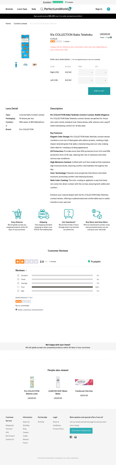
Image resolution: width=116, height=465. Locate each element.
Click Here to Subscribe (81, 431)
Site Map (26, 425)
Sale (34, 9)
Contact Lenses (20, 24)
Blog (24, 429)
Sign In (99, 9)
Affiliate (41, 422)
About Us (26, 422)
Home (8, 24)
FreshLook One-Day (84, 391)
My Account (10, 436)
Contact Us (10, 439)
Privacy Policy (58, 429)
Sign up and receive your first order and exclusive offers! (58, 16)
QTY (96, 67)
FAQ (7, 432)
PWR (80, 67)
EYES (52, 67)
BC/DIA (68, 67)
